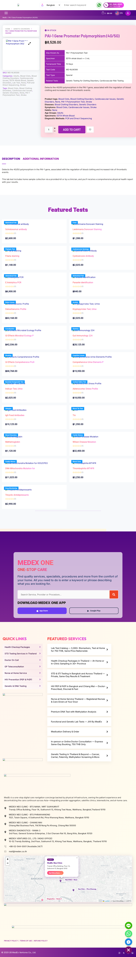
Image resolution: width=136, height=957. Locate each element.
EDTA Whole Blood (18, 80)
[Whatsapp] (128, 933)
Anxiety (75, 302)
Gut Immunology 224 (82, 335)
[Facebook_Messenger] (128, 941)
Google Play (95, 611)
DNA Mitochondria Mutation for (20, 468)
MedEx (5, 17)
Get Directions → (55, 873)
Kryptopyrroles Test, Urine (84, 309)
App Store (43, 611)
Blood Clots (25, 76)
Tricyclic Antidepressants (17, 495)
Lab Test (16, 83)
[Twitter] (124, 952)
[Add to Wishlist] (90, 129)
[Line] (128, 925)
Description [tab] (11, 158)
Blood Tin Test (78, 409)
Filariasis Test (10, 249)
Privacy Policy (11, 941)
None (23, 83)
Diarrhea (75, 329)
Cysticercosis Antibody (83, 256)
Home (7, 29)
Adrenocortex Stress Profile (85, 389)
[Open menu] (6, 13)
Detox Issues (9, 302)
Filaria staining (12, 256)
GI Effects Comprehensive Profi (19, 362)
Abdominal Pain (11, 223)
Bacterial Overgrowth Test (14, 382)
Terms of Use (26, 941)
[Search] (114, 594)
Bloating (8, 355)
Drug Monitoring (11, 488)
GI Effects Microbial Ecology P (19, 335)
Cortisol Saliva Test (79, 382)
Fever (74, 223)
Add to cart (72, 129)
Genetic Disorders (21, 29)
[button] (62, 881)
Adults (16, 76)
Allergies (8, 409)
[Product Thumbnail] (29, 43)
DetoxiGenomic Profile (15, 309)
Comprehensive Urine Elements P (88, 362)
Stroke (23, 85)
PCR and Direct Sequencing (18, 84)
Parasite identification (83, 282)
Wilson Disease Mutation (84, 442)
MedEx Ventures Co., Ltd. (24, 952)
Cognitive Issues (78, 355)
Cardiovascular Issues (22, 90)
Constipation (9, 329)
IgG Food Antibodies (14, 415)
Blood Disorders (11, 435)
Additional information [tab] (41, 158)
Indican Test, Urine (13, 389)
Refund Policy (41, 941)
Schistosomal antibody (16, 229)
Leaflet (107, 901)
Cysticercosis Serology (81, 249)
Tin (74, 415)
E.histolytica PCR (13, 282)
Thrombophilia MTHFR (83, 468)
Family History (78, 435)
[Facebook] (119, 952)
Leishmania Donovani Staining (87, 229)
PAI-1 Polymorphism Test (16, 94)
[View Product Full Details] (88, 224)
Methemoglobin (12, 442)
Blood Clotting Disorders (82, 99)
